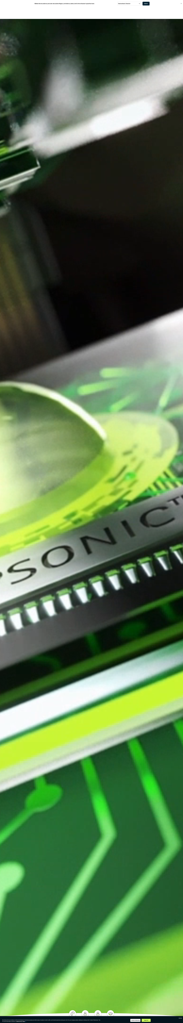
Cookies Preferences (135, 1020)
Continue (180, 1018)
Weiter (146, 3)
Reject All (146, 1020)
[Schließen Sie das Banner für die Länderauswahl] (181, 3)
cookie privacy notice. (20, 1021)
